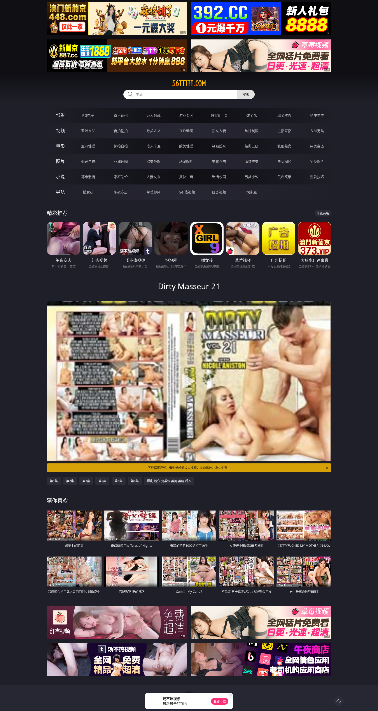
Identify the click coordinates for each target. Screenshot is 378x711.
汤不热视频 (186, 192)
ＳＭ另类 (317, 130)
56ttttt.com (189, 83)
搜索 (245, 94)
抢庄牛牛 (317, 115)
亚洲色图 (121, 161)
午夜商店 (121, 192)
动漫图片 (186, 161)
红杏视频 (219, 192)
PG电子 (88, 115)
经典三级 (252, 146)
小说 (60, 177)
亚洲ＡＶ (88, 130)
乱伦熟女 (284, 146)
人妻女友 (154, 176)
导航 (60, 192)
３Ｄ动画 (186, 130)
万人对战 (154, 115)
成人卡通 (154, 146)
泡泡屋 (251, 192)
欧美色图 (154, 161)
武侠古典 (186, 176)
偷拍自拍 (121, 146)
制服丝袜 (219, 146)
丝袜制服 (252, 130)
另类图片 (317, 161)
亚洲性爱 (88, 146)
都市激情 (88, 176)
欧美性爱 (186, 146)
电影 (60, 146)
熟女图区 (284, 161)
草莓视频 (154, 192)
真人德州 (121, 115)
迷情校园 (219, 176)
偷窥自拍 (88, 161)
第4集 (102, 481)
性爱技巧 (317, 176)
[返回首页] (338, 701)
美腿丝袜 (219, 161)
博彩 (60, 115)
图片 (60, 161)
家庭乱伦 (121, 176)
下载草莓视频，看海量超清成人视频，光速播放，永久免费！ (189, 468)
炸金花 (251, 115)
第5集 (118, 481)
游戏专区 (186, 115)
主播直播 (284, 130)
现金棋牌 (284, 115)
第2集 (70, 481)
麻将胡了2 (219, 115)
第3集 (86, 481)
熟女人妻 (219, 130)
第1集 (54, 481)
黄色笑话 (284, 176)
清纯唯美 (252, 161)
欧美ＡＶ (154, 130)
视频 (60, 131)
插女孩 (88, 192)
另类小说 (252, 176)
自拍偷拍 (121, 130)
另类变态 (317, 146)
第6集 (135, 481)
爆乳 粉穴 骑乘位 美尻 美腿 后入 (169, 481)
